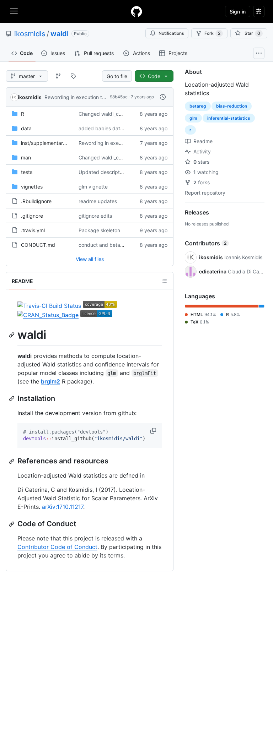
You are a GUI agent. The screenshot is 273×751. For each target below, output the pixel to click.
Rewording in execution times (78, 97)
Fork (212, 33)
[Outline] (164, 281)
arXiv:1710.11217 (62, 506)
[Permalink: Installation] (12, 398)
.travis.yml (33, 230)
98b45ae (119, 96)
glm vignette (93, 187)
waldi (59, 33)
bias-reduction (231, 106)
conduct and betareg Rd (107, 245)
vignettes (32, 187)
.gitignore (32, 216)
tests (26, 172)
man (26, 157)
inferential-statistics (228, 118)
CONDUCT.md (38, 245)
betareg (197, 106)
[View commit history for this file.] (163, 97)
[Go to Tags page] (73, 76)
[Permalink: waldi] (12, 335)
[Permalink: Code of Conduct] (12, 524)
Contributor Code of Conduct (57, 546)
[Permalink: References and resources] (12, 461)
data (26, 128)
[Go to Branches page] (58, 76)
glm (193, 118)
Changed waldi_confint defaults (115, 114)
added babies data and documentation (124, 128)
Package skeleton (99, 230)
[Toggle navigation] (14, 11)
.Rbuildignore (36, 201)
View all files (90, 259)
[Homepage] (136, 11)
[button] (154, 431)
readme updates (98, 201)
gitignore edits (95, 216)
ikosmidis (29, 33)
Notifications (171, 33)
